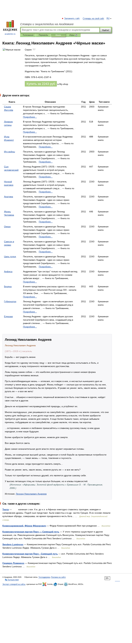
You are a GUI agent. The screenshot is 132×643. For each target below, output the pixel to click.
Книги (58, 35)
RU (108, 18)
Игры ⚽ (73, 35)
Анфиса (8, 271)
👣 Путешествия (12, 580)
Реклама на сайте (58, 577)
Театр (5, 509)
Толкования (28, 35)
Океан (7, 226)
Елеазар (8, 316)
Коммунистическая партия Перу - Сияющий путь (30, 553)
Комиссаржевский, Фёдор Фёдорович (24, 525)
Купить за (41, 84)
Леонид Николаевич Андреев (31, 494)
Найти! (105, 30)
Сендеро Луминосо (13, 563)
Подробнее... (30, 117)
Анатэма (8, 196)
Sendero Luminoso (12, 544)
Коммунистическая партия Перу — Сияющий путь (30, 531)
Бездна (8, 286)
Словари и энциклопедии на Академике (47, 24)
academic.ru (10, 34)
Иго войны (9, 151)
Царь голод (10, 256)
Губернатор (10, 301)
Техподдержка (44, 577)
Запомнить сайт (72, 18)
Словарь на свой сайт (93, 18)
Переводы (43, 35)
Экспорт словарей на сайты (13, 584)
